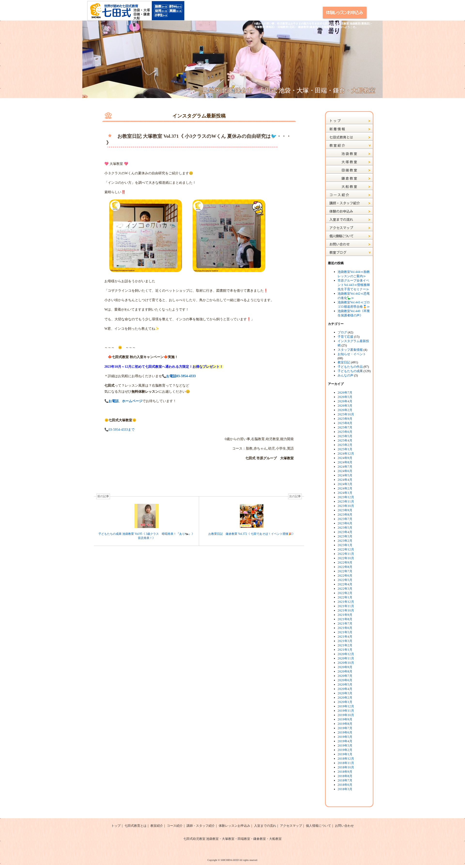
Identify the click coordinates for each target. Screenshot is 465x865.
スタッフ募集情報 (350, 350)
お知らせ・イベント (352, 354)
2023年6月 (345, 523)
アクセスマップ (291, 825)
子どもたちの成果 (350, 371)
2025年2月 (345, 445)
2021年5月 (345, 632)
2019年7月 (345, 728)
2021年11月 (346, 606)
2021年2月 (345, 645)
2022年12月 (346, 549)
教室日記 (344, 362)
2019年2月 (345, 750)
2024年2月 (345, 488)
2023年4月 (345, 532)
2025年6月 (345, 432)
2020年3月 (345, 693)
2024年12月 (346, 453)
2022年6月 (345, 575)
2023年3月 (345, 536)
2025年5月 (345, 436)
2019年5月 (345, 737)
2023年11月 (346, 501)
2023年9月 (345, 510)
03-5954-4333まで (121, 429)
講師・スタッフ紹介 (200, 825)
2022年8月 (345, 567)
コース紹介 (175, 825)
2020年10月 (346, 663)
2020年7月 (345, 676)
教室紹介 (156, 825)
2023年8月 (345, 514)
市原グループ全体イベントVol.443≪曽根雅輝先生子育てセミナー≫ (354, 285)
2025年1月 (345, 449)
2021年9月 (345, 615)
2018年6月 (345, 785)
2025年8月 (345, 423)
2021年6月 (345, 628)
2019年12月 (346, 706)
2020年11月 (346, 658)
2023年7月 (345, 519)
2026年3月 (345, 405)
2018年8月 (345, 776)
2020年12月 (346, 654)
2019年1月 (345, 754)
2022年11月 (346, 554)
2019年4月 (345, 741)
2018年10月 (346, 767)
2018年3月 (345, 789)
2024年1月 (345, 493)
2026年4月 (345, 401)
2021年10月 (346, 610)
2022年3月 (345, 588)
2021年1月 (345, 649)
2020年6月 (345, 680)
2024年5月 (345, 475)
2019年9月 (345, 719)
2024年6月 (345, 471)
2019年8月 (345, 724)
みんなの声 (345, 375)
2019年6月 (345, 732)
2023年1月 (345, 545)
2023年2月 (345, 541)
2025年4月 (345, 440)
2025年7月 (345, 427)
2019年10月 (346, 715)
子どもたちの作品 (350, 366)
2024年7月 (345, 466)
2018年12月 (346, 758)
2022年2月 (345, 593)
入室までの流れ (265, 825)
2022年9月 (345, 562)
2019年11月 (346, 710)
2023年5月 (345, 527)
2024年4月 (345, 480)
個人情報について (318, 825)
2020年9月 (345, 667)
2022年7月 (345, 571)
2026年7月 (345, 392)
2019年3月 (345, 745)
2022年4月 (345, 584)
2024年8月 (345, 462)
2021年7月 (345, 623)
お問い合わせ (344, 825)
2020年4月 (345, 689)
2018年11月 (346, 763)
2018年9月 (345, 771)
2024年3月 (345, 484)
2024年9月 (345, 458)
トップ (116, 825)
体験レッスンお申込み (234, 825)
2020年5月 (345, 684)
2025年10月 (346, 414)
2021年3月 (345, 641)
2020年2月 (345, 697)
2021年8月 (345, 619)
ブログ (342, 332)
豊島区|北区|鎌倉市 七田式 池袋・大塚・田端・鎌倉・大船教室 (288, 90)
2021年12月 (346, 602)
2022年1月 (345, 597)
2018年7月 (345, 780)
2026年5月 (345, 397)
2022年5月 (345, 580)
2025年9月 (345, 419)
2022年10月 (346, 558)
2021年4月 (345, 636)
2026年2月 (345, 410)
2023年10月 (346, 506)
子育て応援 (345, 336)
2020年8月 (345, 671)
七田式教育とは (135, 825)
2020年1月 (345, 702)
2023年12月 (346, 497)
